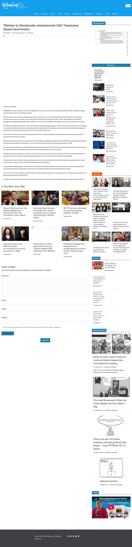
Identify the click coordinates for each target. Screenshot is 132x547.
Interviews (88, 14)
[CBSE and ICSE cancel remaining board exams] (99, 133)
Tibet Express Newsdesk (19, 33)
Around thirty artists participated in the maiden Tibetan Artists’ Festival (121, 225)
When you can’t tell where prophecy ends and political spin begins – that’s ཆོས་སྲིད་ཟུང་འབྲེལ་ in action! (110, 444)
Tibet (60, 14)
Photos (115, 14)
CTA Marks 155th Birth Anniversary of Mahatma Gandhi (101, 250)
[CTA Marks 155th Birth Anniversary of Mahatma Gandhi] (101, 236)
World (67, 14)
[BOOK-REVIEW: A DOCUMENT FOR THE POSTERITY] (98, 267)
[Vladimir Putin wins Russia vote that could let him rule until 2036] (99, 99)
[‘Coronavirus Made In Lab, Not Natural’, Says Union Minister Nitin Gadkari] (99, 158)
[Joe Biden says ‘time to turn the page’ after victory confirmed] (99, 145)
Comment (5, 276)
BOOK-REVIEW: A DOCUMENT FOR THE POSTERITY (110, 265)
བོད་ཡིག (128, 6)
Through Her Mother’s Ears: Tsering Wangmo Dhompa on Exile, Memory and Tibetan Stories (120, 195)
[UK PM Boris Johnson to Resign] (99, 87)
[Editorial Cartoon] (111, 468)
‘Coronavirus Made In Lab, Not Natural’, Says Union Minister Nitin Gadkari (111, 160)
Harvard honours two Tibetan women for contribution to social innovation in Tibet (14, 247)
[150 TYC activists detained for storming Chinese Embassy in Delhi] (75, 192)
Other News (76, 14)
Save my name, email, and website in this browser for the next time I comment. (32, 327)
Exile (53, 14)
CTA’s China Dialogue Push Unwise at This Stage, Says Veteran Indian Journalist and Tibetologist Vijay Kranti (101, 194)
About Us (44, 14)
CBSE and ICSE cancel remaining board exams (112, 133)
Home (36, 14)
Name (4, 300)
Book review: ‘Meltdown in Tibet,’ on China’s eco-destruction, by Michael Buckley (99, 297)
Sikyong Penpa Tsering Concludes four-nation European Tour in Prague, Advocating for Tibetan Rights (44, 213)
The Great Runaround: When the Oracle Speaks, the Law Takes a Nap (109, 403)
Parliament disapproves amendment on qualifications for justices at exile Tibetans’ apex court (74, 248)
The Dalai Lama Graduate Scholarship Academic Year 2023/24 (109, 33)
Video (107, 14)
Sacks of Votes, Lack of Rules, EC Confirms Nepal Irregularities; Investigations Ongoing (109, 360)
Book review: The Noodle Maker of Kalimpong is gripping (99, 280)
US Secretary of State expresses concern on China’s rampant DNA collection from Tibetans (44, 247)
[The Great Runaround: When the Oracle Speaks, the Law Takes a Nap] (111, 387)
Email (4, 309)
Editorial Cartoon (108, 481)
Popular (112, 65)
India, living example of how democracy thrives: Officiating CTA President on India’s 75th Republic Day (111, 116)
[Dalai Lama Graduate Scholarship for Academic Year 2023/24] (109, 52)
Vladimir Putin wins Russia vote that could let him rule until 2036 (112, 99)
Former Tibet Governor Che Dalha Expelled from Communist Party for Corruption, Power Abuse (15, 211)
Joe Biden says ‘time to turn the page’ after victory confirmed (111, 145)
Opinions (99, 14)
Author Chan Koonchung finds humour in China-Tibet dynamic (98, 316)
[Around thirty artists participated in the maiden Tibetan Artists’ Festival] (121, 207)
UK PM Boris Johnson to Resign (110, 87)
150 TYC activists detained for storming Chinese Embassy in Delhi (74, 210)
